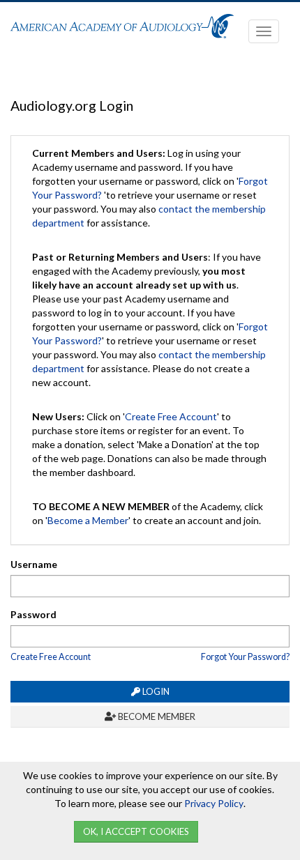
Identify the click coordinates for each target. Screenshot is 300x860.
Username (33, 564)
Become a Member (87, 520)
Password (33, 614)
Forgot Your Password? (245, 657)
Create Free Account (171, 416)
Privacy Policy (213, 803)
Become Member (155, 716)
